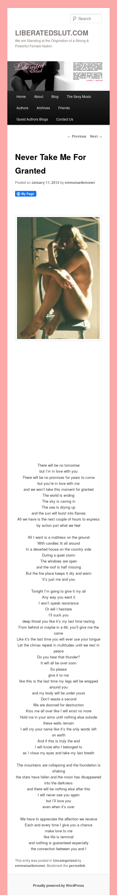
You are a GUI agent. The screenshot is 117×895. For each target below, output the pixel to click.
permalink (77, 865)
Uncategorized (65, 860)
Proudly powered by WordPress (58, 885)
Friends (64, 107)
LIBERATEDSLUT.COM (51, 32)
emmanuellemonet (80, 182)
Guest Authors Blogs (32, 119)
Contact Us (64, 119)
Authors (22, 107)
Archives (43, 107)
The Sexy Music (79, 96)
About (38, 96)
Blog (54, 96)
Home (21, 96)
